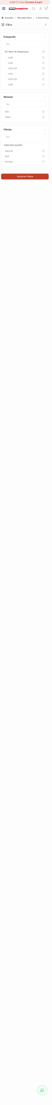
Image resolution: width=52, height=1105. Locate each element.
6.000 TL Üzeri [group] (25, 2)
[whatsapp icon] (42, 1090)
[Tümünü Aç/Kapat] (46, 25)
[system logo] (18, 9)
